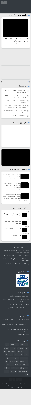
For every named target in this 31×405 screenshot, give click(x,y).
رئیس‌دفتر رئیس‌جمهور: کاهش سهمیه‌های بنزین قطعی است (15, 325)
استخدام (20, 348)
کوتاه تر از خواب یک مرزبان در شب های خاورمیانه (16, 101)
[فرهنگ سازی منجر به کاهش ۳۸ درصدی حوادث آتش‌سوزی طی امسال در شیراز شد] (25, 185)
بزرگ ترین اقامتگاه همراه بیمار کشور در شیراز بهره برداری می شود (11, 176)
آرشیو (24, 345)
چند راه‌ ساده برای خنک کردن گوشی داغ (19, 304)
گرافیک (13, 371)
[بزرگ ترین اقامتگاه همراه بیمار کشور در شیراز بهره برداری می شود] (25, 176)
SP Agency (19, 387)
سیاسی (24, 361)
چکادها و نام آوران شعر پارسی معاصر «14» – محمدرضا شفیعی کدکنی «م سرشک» (15, 106)
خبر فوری (9, 355)
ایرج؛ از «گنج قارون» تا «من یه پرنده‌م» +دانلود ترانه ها (15, 111)
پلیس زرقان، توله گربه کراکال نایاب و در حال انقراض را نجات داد (16, 264)
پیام (7, 368)
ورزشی (14, 368)
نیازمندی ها (24, 368)
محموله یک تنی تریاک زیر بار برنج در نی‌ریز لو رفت (16, 255)
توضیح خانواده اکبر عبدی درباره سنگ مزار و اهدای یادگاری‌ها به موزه (15, 96)
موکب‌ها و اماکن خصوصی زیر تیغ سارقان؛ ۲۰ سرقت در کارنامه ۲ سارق (16, 259)
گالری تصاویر (23, 371)
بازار (13, 348)
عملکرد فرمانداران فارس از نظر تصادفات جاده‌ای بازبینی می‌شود (15, 39)
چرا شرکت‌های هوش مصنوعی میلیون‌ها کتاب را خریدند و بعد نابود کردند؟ (15, 300)
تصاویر (21, 351)
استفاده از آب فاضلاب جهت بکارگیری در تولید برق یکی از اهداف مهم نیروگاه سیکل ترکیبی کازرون (11, 196)
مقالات (10, 365)
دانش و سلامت (12, 358)
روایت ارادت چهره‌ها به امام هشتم (18, 116)
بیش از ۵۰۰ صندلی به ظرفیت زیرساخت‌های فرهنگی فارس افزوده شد (15, 91)
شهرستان (14, 361)
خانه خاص (19, 355)
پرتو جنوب (24, 44)
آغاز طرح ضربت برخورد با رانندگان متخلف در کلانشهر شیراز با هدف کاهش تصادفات (16, 251)
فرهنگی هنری (20, 365)
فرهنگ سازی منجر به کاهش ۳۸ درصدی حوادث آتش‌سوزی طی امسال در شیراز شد (12, 185)
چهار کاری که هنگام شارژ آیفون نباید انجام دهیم (17, 308)
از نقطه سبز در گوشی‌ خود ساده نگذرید (19, 296)
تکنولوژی (11, 351)
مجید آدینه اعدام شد (23, 334)
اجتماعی (14, 345)
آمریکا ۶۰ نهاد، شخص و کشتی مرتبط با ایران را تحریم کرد (16, 320)
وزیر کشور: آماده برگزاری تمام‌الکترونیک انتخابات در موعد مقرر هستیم (16, 330)
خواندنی (24, 358)
